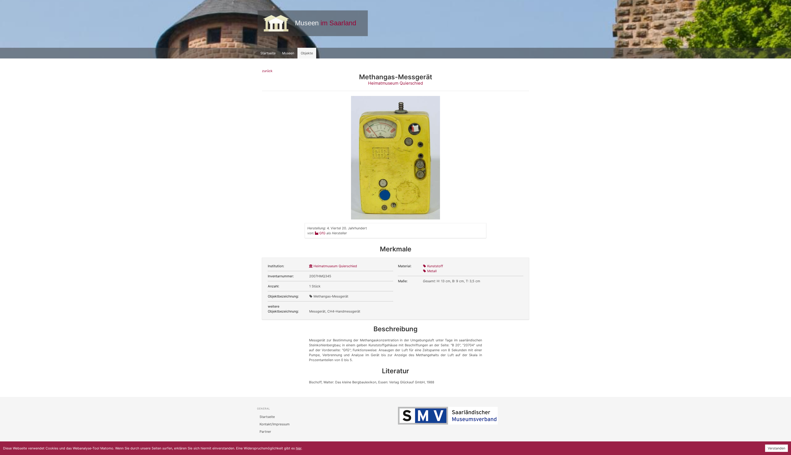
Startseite (268, 53)
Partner (265, 431)
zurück (267, 71)
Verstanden (776, 448)
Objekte (307, 53)
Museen (288, 53)
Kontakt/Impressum (275, 424)
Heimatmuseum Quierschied (395, 83)
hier (298, 448)
